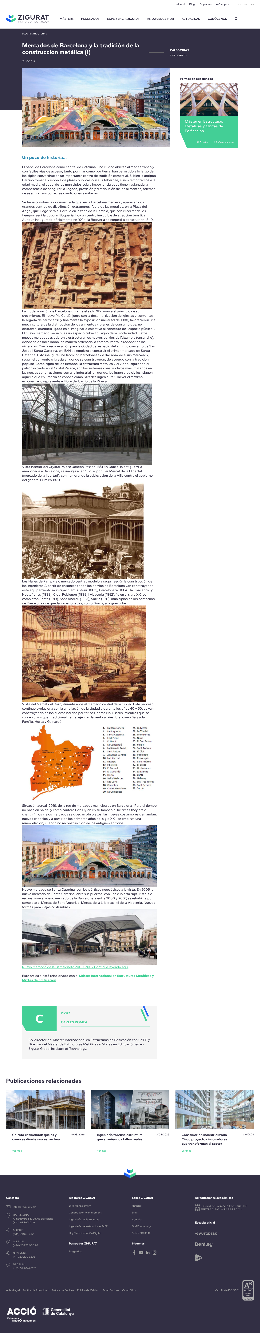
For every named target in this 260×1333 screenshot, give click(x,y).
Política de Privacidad (36, 1290)
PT (252, 4)
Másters (66, 19)
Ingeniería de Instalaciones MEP (88, 1226)
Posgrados (90, 19)
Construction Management (85, 1212)
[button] (236, 19)
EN (245, 4)
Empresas (205, 4)
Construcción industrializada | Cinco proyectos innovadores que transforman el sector (205, 1139)
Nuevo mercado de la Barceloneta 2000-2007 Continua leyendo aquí (75, 967)
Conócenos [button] (217, 19)
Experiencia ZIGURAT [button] (123, 19)
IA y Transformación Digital (85, 1233)
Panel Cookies (110, 1290)
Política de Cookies (63, 1290)
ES (239, 4)
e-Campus (222, 4)
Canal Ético (129, 1290)
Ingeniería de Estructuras (84, 1219)
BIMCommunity (141, 1226)
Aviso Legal (13, 1290)
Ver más (17, 1150)
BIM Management (80, 1205)
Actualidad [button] (191, 19)
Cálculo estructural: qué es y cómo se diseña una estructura (36, 1137)
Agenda (137, 1219)
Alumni (180, 4)
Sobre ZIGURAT (141, 1233)
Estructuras (38, 33)
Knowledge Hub (160, 19)
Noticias (137, 1205)
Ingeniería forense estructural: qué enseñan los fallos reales (120, 1137)
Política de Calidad (88, 1290)
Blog (192, 4)
